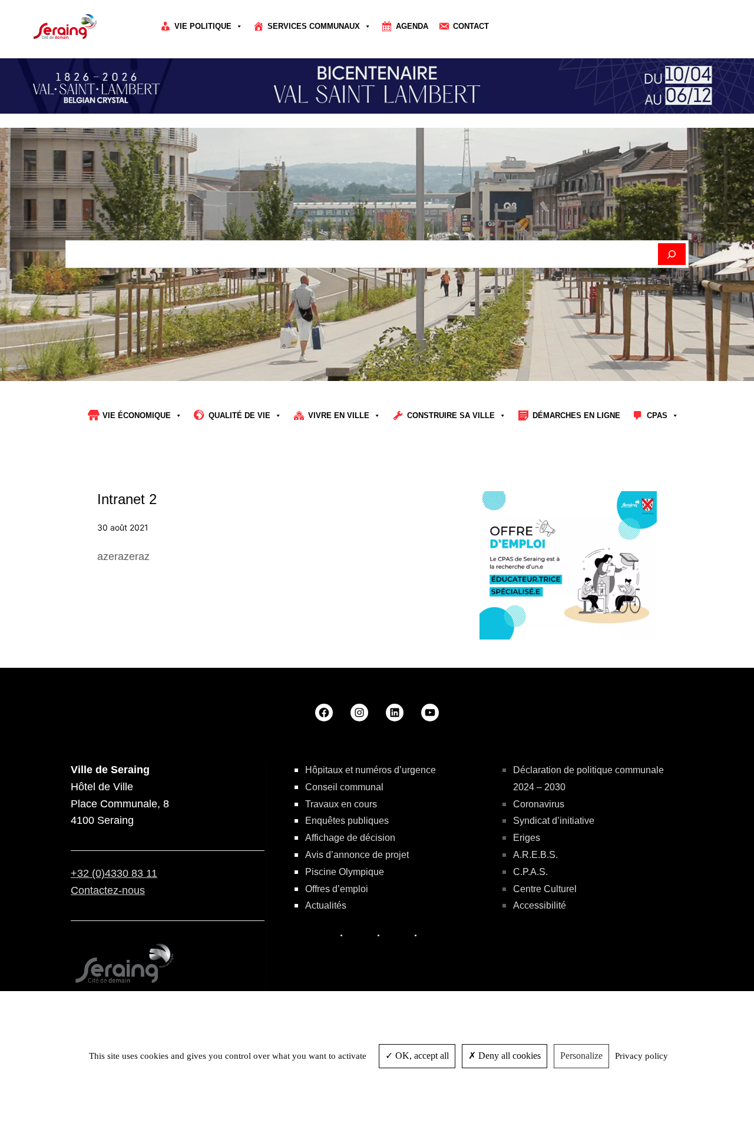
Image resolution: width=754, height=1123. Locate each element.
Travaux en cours (341, 804)
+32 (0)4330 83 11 (114, 873)
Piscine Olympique (344, 872)
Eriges (526, 838)
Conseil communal (344, 787)
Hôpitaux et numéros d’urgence (370, 770)
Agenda (412, 26)
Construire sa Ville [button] (451, 415)
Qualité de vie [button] (239, 415)
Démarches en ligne (576, 415)
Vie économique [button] (136, 415)
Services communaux (313, 26)
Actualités (325, 905)
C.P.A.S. (530, 872)
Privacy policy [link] (641, 1056)
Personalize (581, 1056)
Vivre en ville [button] (338, 415)
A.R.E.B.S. (535, 855)
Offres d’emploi (336, 889)
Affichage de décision (350, 838)
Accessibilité (539, 905)
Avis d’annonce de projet (357, 855)
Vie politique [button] (203, 26)
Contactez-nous (108, 890)
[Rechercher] (672, 254)
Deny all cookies (508, 1056)
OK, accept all (421, 1056)
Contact (471, 26)
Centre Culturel (545, 889)
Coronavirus (538, 804)
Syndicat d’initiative (553, 821)
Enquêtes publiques (347, 821)
